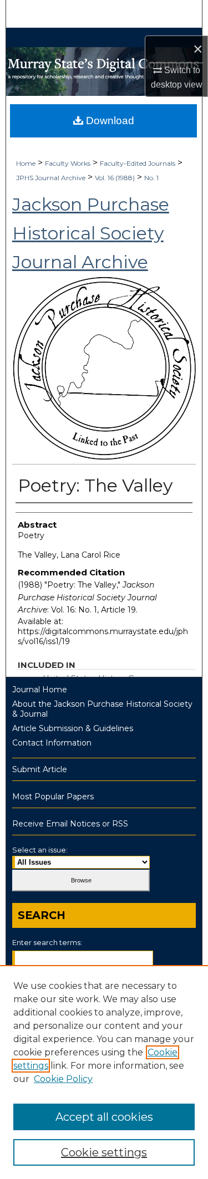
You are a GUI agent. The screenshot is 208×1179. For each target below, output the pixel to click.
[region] (104, 1072)
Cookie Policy (63, 1079)
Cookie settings (104, 1152)
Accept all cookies (104, 1117)
